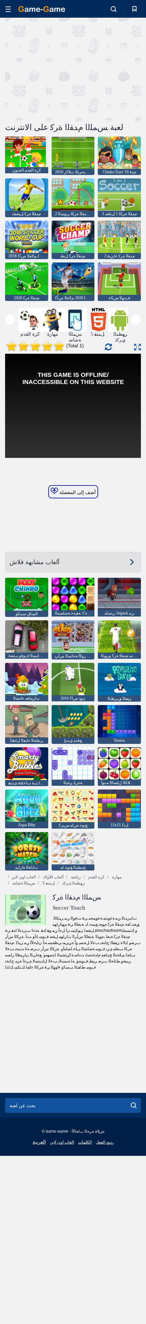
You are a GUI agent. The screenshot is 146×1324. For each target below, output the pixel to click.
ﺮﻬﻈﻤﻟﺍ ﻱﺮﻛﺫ (73, 883)
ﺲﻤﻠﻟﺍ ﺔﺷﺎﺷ (23, 883)
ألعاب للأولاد (52, 877)
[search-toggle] (113, 8)
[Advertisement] (62, 69)
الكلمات (85, 1142)
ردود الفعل (105, 1142)
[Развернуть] (137, 347)
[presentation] (10, 319)
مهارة (116, 877)
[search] (133, 1105)
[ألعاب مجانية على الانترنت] (42, 9)
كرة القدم (96, 877)
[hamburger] (8, 9)
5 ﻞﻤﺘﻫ (48, 883)
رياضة (75, 877)
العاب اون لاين (24, 877)
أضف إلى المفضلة (77, 492)
